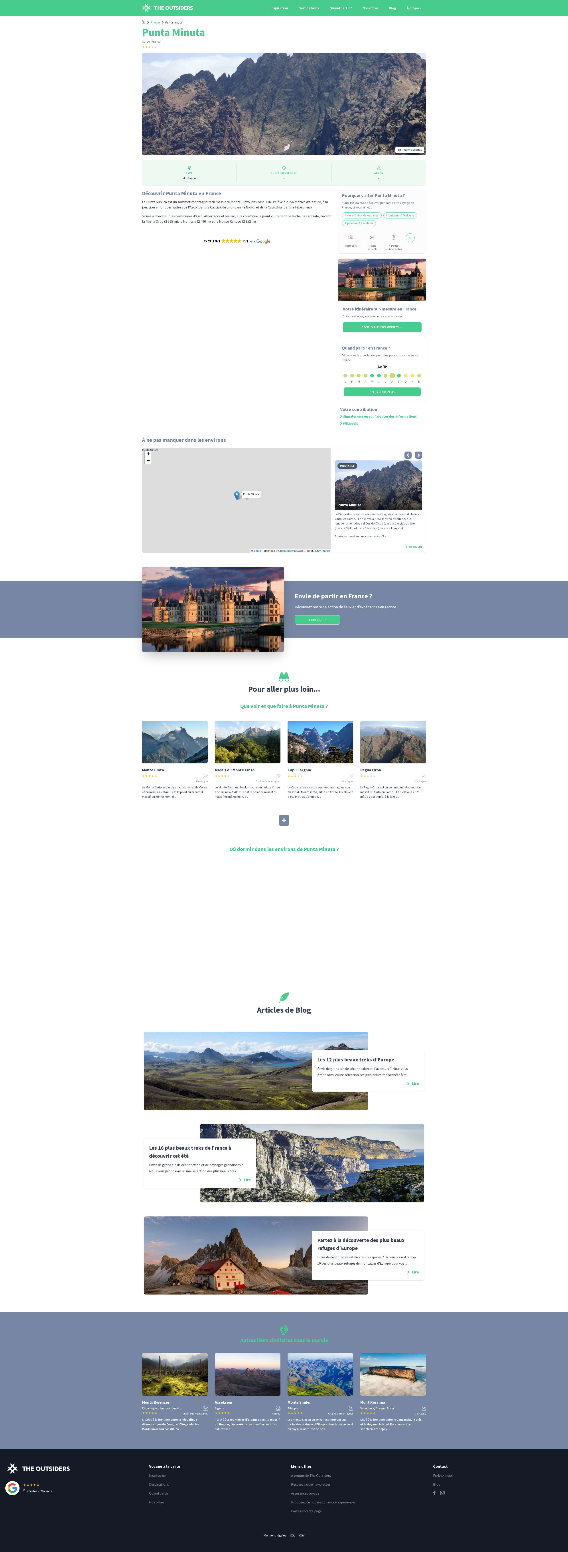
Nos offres (370, 8)
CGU (293, 1535)
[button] (237, 241)
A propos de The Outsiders (311, 1475)
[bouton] (408, 455)
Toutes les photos (412, 149)
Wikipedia (351, 423)
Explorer (317, 620)
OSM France (322, 550)
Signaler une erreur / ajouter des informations (380, 416)
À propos (414, 8)
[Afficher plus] (284, 820)
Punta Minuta (173, 22)
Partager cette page (306, 1511)
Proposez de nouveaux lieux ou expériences (323, 1502)
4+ (410, 238)
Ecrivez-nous (443, 1475)
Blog (392, 8)
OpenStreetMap (287, 550)
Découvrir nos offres (382, 327)
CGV (301, 1535)
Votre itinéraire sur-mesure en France (379, 309)
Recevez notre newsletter (310, 1484)
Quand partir (158, 1493)
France (155, 22)
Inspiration (279, 8)
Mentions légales (275, 1535)
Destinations (309, 8)
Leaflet (257, 550)
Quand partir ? (340, 8)
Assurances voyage (305, 1493)
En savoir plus (382, 392)
